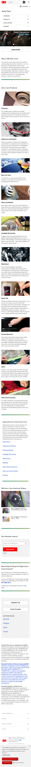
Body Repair (6, 442)
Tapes (3, 367)
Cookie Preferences (13, 741)
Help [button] (4, 729)
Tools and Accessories (8, 397)
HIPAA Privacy (20, 737)
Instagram (6, 623)
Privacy (14, 737)
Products (6, 19)
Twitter (5, 627)
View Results (10, 549)
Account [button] (25, 6)
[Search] (24, 2)
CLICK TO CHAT (15, 609)
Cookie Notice (6, 755)
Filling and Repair (8, 450)
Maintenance (7, 458)
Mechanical (5, 264)
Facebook (6, 619)
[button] (18, 762)
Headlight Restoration (8, 233)
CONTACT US (15, 603)
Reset (5, 553)
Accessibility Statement (19, 738)
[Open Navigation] (28, 2)
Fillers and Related (7, 202)
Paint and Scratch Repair (10, 471)
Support (6, 26)
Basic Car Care (6, 175)
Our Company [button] (7, 713)
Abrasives (4, 108)
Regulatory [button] (7, 724)
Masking (5, 462)
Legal (9, 737)
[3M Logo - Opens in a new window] (3, 2)
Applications (7, 23)
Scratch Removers (7, 334)
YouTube (5, 631)
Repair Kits (4, 298)
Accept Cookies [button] (7, 762)
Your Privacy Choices (13, 740)
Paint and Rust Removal (10, 467)
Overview (6, 16)
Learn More (15, 50)
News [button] (4, 718)
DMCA (10, 738)
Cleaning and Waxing (9, 446)
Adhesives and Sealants (9, 139)
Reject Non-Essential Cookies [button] (10, 759)
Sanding (5, 475)
